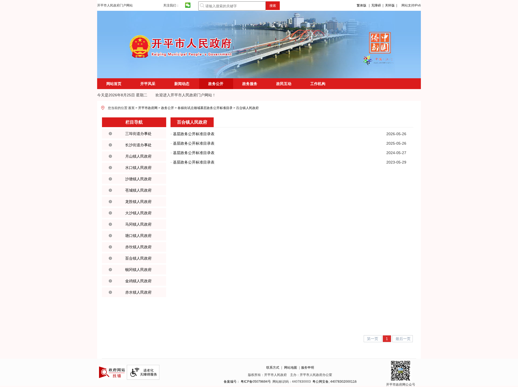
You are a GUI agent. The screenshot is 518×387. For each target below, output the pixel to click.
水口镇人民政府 (138, 167)
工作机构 (317, 84)
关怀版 (390, 5)
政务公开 (215, 84)
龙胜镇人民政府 (138, 201)
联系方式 (272, 367)
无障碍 (376, 5)
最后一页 (403, 339)
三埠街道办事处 (138, 133)
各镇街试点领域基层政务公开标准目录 (205, 108)
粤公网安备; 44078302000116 (334, 381)
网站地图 (290, 367)
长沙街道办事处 (138, 145)
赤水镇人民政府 (138, 292)
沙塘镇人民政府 (138, 179)
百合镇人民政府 (247, 108)
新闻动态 (181, 84)
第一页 (373, 339)
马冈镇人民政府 (138, 224)
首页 (131, 108)
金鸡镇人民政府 (138, 281)
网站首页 (113, 84)
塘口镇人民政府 (138, 235)
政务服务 (249, 84)
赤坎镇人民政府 (138, 247)
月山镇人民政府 (138, 156)
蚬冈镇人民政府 (138, 269)
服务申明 (307, 367)
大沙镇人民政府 (138, 213)
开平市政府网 (148, 108)
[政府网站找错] (112, 379)
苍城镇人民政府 (138, 190)
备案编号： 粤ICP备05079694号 (247, 381)
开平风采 (147, 84)
